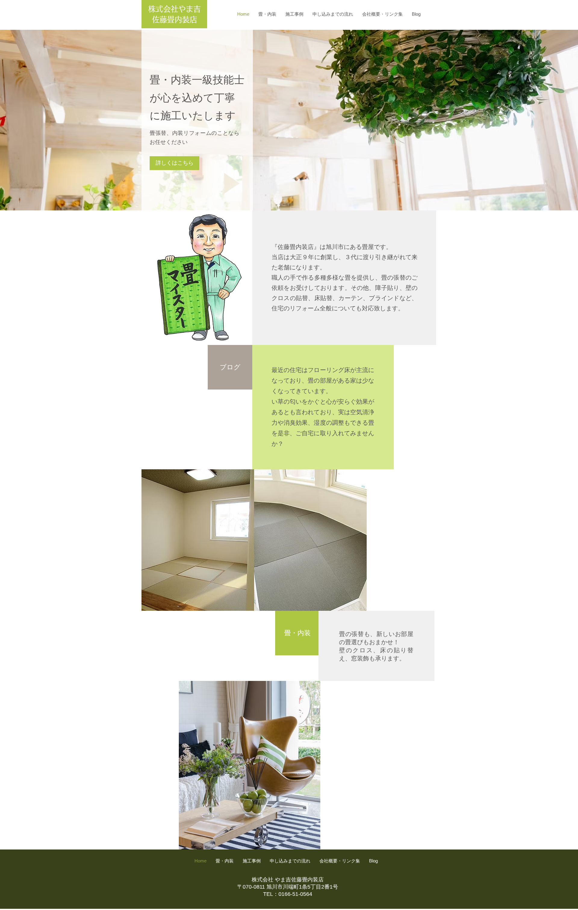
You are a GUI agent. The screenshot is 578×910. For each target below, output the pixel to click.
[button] (289, 120)
